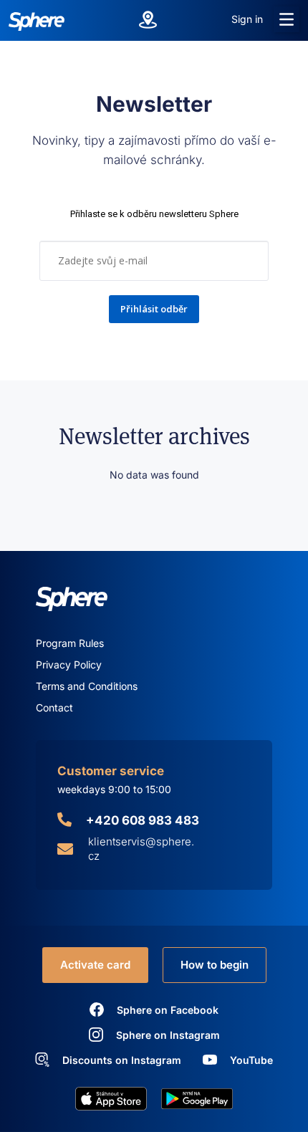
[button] (286, 19)
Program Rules (70, 643)
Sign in (247, 19)
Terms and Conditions (87, 686)
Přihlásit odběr (154, 308)
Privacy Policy (69, 664)
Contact (54, 707)
